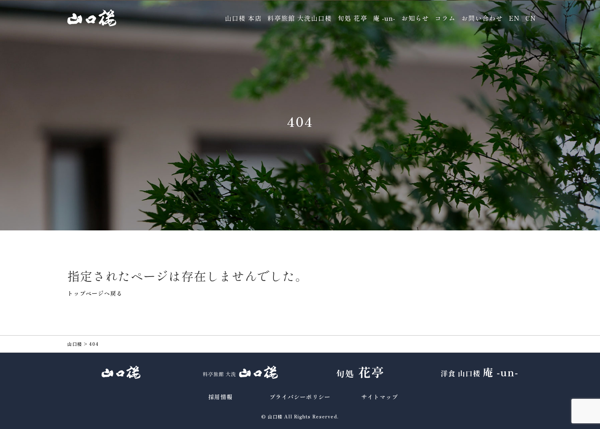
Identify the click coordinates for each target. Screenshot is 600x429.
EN (514, 18)
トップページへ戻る (94, 293)
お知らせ (415, 18)
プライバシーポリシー (300, 397)
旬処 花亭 (352, 18)
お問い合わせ (482, 18)
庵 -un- (384, 18)
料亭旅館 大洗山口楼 (299, 18)
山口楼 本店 (243, 18)
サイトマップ (379, 397)
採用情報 (220, 397)
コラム (445, 18)
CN (530, 18)
